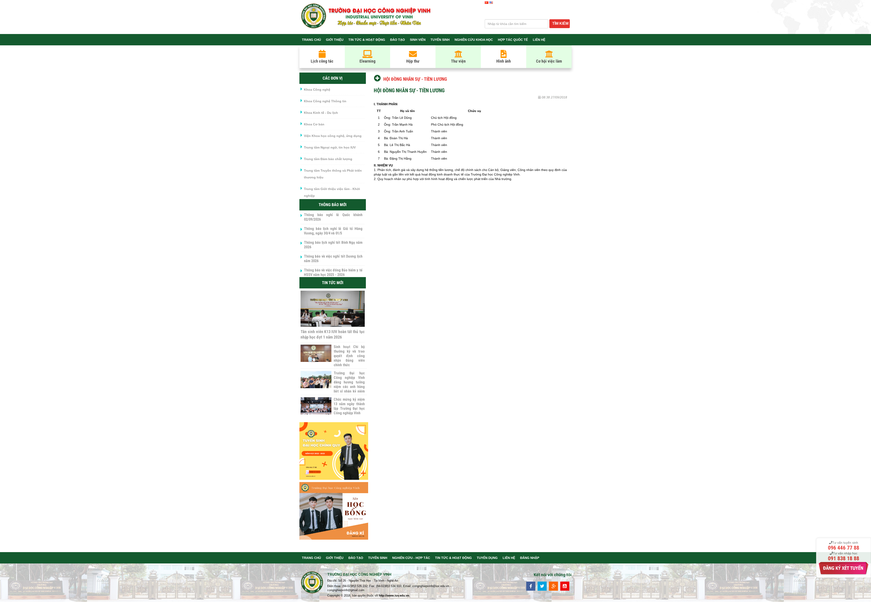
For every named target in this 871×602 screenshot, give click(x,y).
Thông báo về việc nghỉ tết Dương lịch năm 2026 (333, 258)
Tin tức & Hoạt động (366, 39)
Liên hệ (539, 39)
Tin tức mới (332, 282)
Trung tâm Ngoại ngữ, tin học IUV (330, 147)
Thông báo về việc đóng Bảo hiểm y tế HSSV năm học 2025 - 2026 (333, 272)
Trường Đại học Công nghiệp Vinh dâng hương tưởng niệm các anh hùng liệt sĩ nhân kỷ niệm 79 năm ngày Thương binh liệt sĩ (349, 386)
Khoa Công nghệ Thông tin (325, 101)
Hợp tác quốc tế (513, 39)
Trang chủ (311, 39)
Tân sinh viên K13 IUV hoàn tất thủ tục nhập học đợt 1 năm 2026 (333, 334)
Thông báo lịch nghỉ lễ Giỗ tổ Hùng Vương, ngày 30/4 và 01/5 (333, 231)
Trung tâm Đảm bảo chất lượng (328, 159)
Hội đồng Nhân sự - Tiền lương (415, 79)
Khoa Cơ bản (314, 124)
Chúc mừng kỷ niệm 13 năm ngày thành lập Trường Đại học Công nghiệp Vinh (349, 406)
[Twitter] (542, 585)
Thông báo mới (332, 204)
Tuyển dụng (487, 558)
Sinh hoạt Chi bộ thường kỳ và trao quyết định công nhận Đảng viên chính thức (349, 356)
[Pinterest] (564, 585)
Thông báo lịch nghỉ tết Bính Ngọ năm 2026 (333, 244)
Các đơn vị (333, 78)
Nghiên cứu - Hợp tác (411, 558)
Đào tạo (397, 39)
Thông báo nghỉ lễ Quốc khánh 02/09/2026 (333, 217)
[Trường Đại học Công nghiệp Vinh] (312, 583)
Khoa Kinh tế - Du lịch (321, 113)
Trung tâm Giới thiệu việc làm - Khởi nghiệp (332, 192)
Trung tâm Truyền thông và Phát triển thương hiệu (333, 174)
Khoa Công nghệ (317, 89)
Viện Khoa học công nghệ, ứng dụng (333, 136)
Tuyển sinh (440, 39)
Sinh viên (418, 39)
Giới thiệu (334, 39)
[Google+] (553, 585)
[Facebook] (530, 585)
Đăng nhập (529, 558)
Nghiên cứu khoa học (474, 39)
